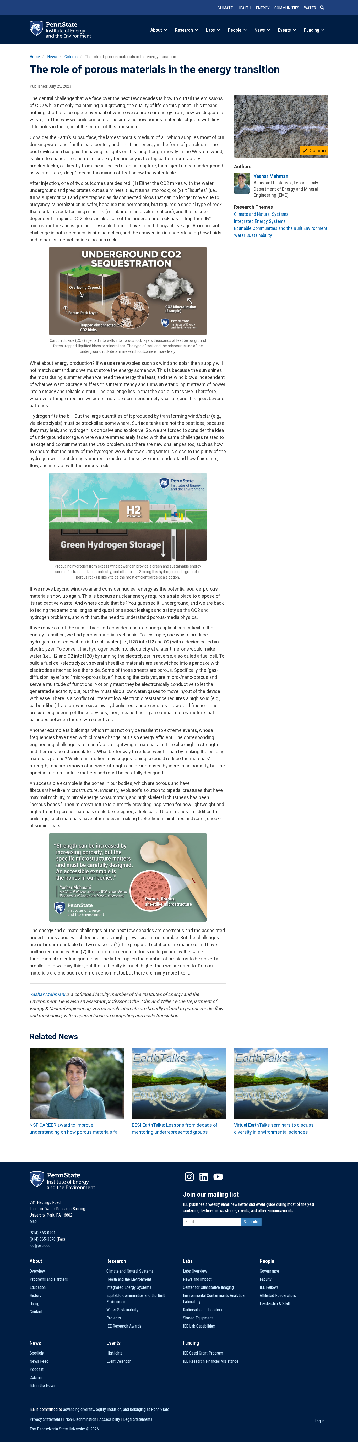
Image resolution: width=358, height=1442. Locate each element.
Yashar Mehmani (47, 994)
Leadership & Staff (275, 1303)
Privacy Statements (46, 1419)
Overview (37, 1271)
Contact (36, 1311)
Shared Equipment (198, 1318)
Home (35, 56)
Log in (319, 1420)
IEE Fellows (269, 1287)
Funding (312, 30)
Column (71, 56)
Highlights (114, 1353)
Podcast (37, 1369)
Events (285, 30)
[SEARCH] (324, 8)
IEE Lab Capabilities (199, 1326)
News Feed (39, 1361)
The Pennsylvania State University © (64, 1429)
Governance (269, 1271)
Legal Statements (137, 1419)
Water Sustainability (253, 235)
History (35, 1295)
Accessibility (109, 1419)
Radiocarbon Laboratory (202, 1309)
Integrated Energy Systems (260, 221)
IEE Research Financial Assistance (210, 1361)
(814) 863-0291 (43, 1232)
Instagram (189, 1176)
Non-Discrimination (80, 1419)
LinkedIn (203, 1176)
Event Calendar (118, 1361)
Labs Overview (195, 1271)
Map (33, 1221)
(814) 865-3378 (43, 1239)
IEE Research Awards (124, 1326)
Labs (211, 30)
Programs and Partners (49, 1279)
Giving (34, 1303)
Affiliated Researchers (278, 1295)
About (156, 30)
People (235, 30)
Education (38, 1287)
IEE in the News (42, 1385)
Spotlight (37, 1353)
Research (184, 30)
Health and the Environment (128, 1279)
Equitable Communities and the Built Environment (280, 228)
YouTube (218, 1176)
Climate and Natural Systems (261, 214)
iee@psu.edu (40, 1245)
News (260, 30)
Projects (113, 1318)
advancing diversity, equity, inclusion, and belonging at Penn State (116, 1409)
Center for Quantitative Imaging (208, 1287)
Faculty (266, 1279)
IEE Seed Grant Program (203, 1353)
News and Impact (197, 1279)
